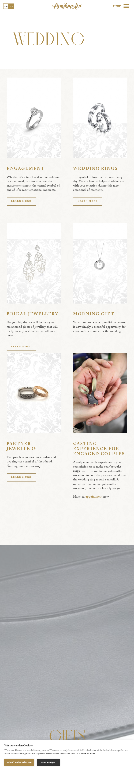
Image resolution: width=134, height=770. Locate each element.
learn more (21, 201)
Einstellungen (48, 762)
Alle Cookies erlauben (19, 762)
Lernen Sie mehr (87, 754)
